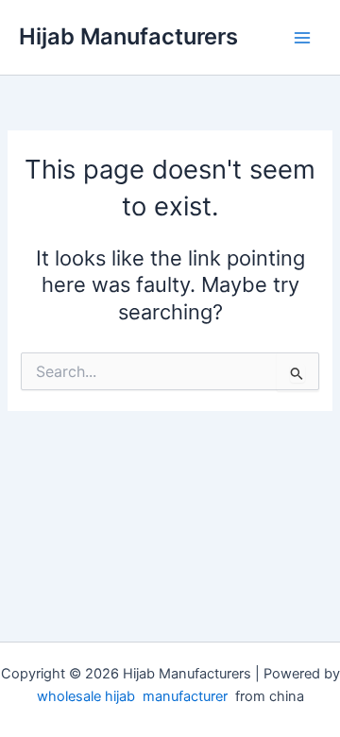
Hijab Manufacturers (128, 36)
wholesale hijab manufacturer (132, 696)
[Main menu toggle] (302, 37)
